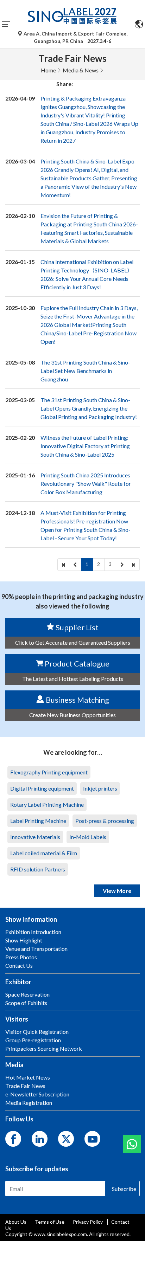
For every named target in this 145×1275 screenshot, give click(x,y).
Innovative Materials (35, 836)
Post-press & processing (104, 820)
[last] (134, 564)
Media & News (81, 70)
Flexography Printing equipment (49, 772)
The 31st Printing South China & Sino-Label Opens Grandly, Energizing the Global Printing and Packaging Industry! (88, 408)
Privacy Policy (88, 1222)
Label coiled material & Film (43, 853)
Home (48, 70)
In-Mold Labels (87, 836)
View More (117, 890)
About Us (15, 1222)
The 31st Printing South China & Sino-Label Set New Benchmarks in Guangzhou (85, 370)
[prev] (75, 564)
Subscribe (124, 1188)
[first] (63, 564)
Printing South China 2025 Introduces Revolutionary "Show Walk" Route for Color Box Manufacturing (85, 483)
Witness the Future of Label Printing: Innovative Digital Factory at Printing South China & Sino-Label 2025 (85, 446)
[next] (122, 564)
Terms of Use (49, 1222)
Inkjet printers (100, 788)
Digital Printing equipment (42, 788)
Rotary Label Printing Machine (47, 804)
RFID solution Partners (37, 869)
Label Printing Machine (38, 820)
